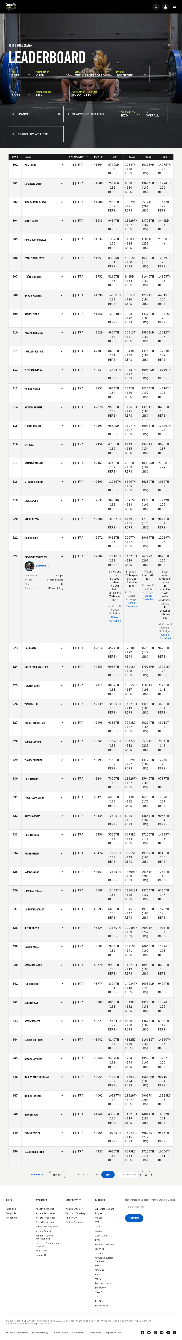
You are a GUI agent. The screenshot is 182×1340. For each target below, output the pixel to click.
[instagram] (155, 1332)
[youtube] (162, 1332)
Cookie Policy (60, 1332)
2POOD (99, 1226)
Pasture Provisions (105, 1244)
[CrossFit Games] (11, 7)
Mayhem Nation (103, 1283)
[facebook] (142, 1332)
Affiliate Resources (45, 1217)
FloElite (99, 1301)
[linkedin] (168, 1332)
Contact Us (41, 1255)
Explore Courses (74, 1222)
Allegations (11, 1217)
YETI (97, 1222)
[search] (156, 6)
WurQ (98, 1278)
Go (146, 1174)
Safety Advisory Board (47, 1226)
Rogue (98, 1213)
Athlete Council (43, 1231)
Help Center (42, 1250)
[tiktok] (174, 1332)
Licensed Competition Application (47, 1244)
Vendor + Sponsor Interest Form (45, 1237)
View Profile (41, 566)
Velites (98, 1217)
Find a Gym (71, 1217)
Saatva (98, 1231)
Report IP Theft (113, 1332)
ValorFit (99, 1292)
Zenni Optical (102, 1235)
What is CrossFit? (74, 1209)
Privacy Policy (40, 1332)
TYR (97, 1296)
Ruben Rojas (101, 1305)
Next (108, 1174)
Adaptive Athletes (45, 1209)
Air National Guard (104, 1209)
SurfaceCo (100, 1253)
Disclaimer (78, 1332)
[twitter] (149, 1332)
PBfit (97, 1240)
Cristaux (99, 1270)
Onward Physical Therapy (104, 1259)
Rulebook (11, 1209)
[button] (174, 6)
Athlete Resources (45, 1213)
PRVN (98, 1265)
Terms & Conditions (17, 1332)
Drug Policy (12, 1213)
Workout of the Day (75, 1213)
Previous (57, 1174)
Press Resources (45, 1222)
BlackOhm (100, 1287)
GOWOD (99, 1249)
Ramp (98, 1274)
